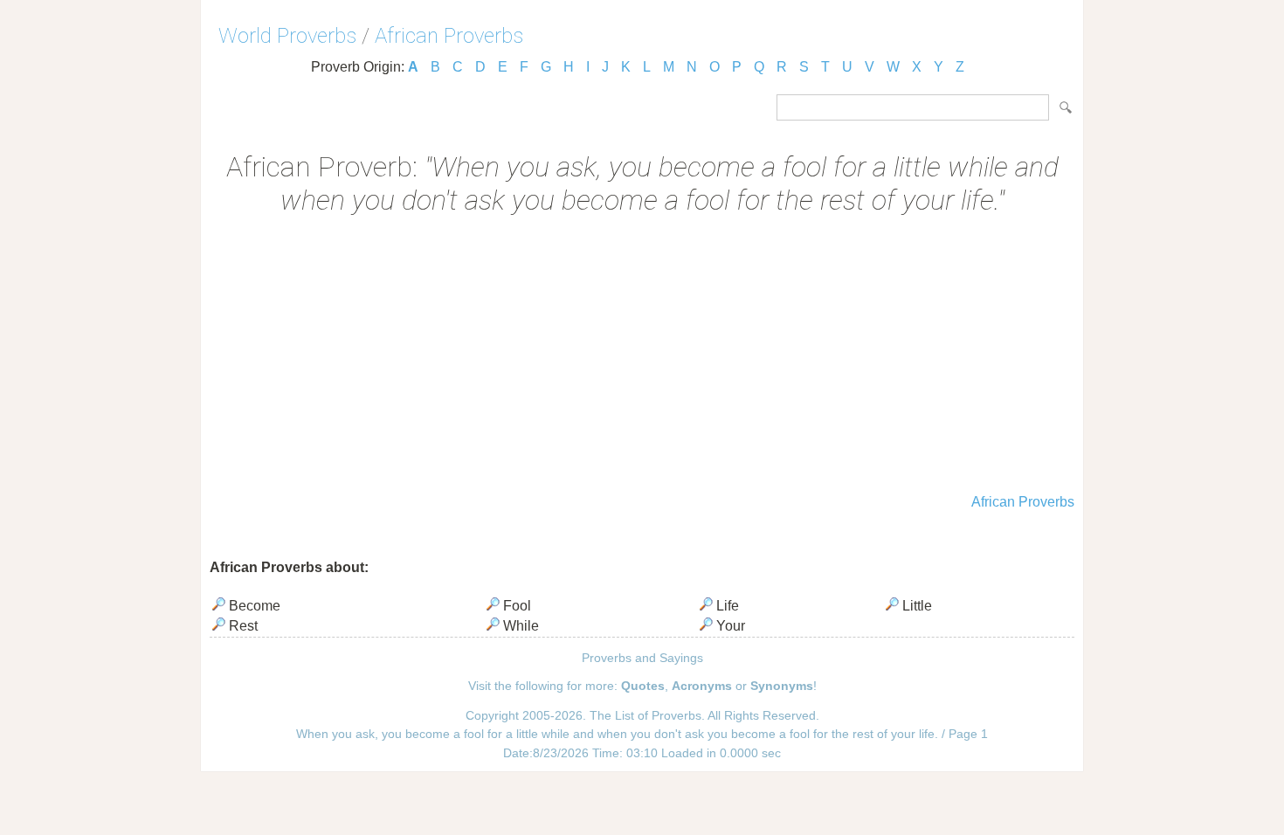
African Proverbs (449, 36)
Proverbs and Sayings (642, 658)
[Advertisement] (642, 356)
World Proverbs (287, 36)
